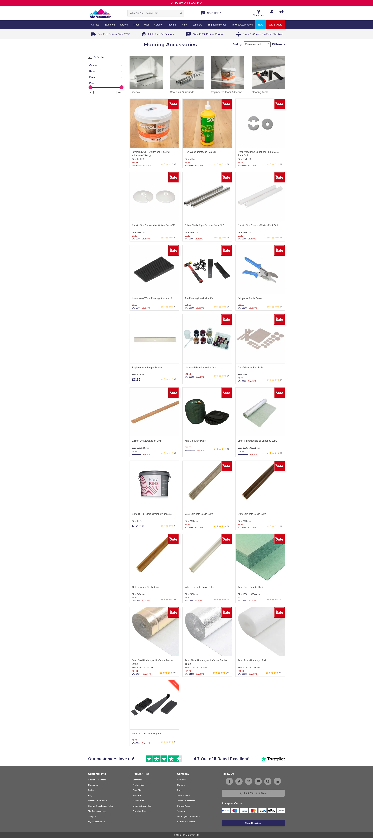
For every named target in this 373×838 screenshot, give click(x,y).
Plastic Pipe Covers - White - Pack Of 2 (258, 225)
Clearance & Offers (97, 780)
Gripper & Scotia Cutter (250, 298)
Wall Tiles (137, 795)
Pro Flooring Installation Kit (199, 298)
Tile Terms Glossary (97, 811)
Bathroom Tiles (140, 780)
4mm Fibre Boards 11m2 (250, 587)
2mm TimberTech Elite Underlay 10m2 (257, 441)
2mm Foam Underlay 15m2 (252, 660)
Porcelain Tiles (139, 811)
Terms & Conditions (186, 801)
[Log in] (271, 11)
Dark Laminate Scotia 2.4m (252, 514)
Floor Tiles (137, 790)
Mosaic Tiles (138, 801)
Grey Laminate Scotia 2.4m (199, 514)
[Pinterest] (248, 781)
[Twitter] (239, 781)
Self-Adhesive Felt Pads (250, 367)
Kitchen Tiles (138, 785)
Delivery (92, 790)
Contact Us (93, 785)
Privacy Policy (183, 806)
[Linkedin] (277, 781)
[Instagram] (268, 781)
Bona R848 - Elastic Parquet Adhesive (152, 514)
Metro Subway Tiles (142, 806)
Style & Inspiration (96, 822)
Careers (181, 785)
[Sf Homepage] (100, 13)
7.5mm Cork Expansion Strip (147, 441)
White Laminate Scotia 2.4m (199, 587)
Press (179, 790)
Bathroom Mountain (186, 822)
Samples (92, 816)
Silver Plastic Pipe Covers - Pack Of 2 (204, 225)
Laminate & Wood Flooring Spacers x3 (152, 298)
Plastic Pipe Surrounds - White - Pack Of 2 (154, 225)
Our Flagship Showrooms (189, 816)
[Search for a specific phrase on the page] (181, 13)
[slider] (90, 87)
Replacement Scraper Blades (147, 367)
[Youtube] (258, 781)
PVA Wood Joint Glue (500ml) (200, 152)
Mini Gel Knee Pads (195, 441)
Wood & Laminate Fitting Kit (146, 733)
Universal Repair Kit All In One (200, 367)
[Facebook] (229, 781)
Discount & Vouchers (97, 801)
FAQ (90, 795)
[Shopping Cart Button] (281, 11)
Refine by (99, 57)
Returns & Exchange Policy (100, 806)
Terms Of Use (183, 795)
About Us (181, 780)
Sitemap (181, 811)
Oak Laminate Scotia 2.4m (145, 587)
